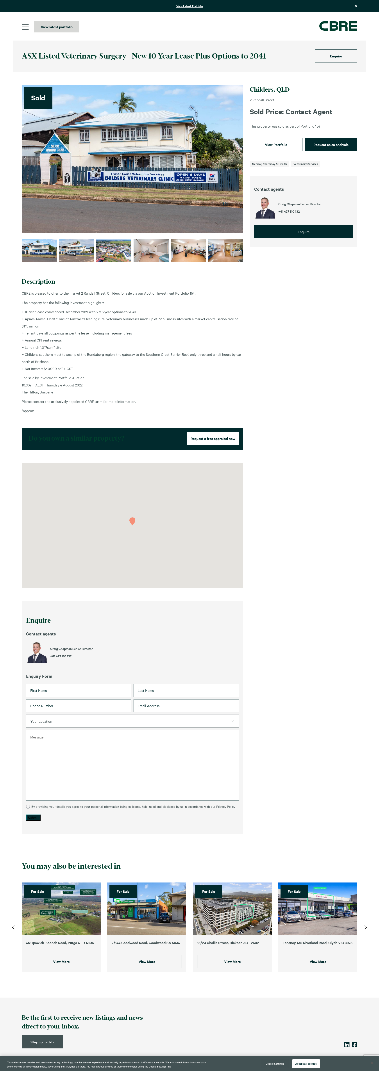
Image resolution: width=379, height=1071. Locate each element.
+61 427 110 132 (61, 656)
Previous (25, 159)
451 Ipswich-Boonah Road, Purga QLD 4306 (60, 942)
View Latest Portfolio (189, 6)
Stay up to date (42, 1041)
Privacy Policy (225, 806)
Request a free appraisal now (213, 438)
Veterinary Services (305, 164)
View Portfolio (276, 144)
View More (61, 961)
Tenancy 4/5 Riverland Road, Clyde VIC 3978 (317, 942)
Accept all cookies (305, 1063)
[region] (189, 1063)
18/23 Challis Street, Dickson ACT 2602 (228, 942)
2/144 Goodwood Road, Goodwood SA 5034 (146, 942)
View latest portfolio (57, 26)
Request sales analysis (331, 144)
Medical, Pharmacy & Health (269, 164)
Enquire (336, 55)
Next (239, 159)
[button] (132, 521)
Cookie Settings (275, 1063)
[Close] (372, 1063)
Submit (33, 817)
